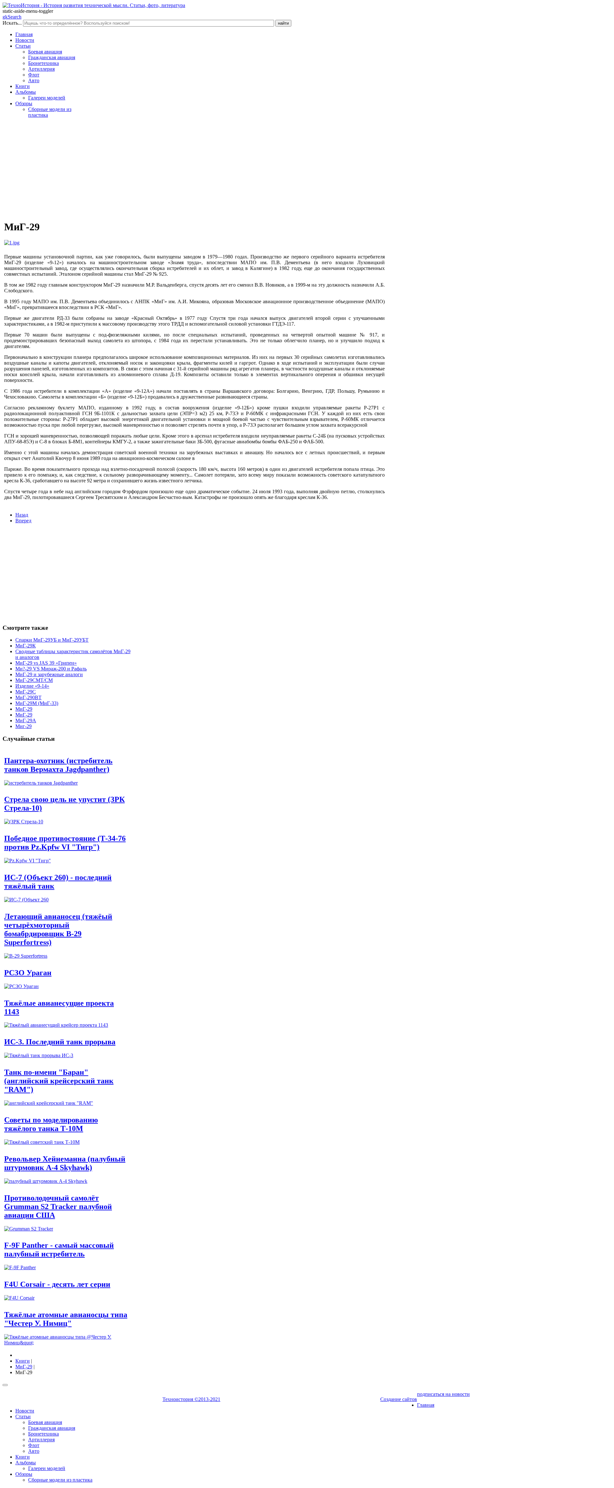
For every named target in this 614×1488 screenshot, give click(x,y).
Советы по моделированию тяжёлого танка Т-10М (51, 1124)
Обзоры (23, 103)
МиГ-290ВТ (28, 697)
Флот (33, 74)
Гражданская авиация (51, 57)
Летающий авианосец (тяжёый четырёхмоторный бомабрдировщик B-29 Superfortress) (58, 929)
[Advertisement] (194, 168)
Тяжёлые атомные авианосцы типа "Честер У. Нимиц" (65, 1318)
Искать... (12, 23)
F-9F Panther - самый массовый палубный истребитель (59, 1249)
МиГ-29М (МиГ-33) (36, 703)
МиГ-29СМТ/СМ (34, 680)
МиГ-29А (25, 720)
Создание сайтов (398, 1399)
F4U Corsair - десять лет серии (57, 1284)
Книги (22, 86)
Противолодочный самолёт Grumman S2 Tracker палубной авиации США (58, 1206)
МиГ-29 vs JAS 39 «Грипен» (46, 663)
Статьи (23, 46)
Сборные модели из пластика (60, 1480)
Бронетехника (43, 63)
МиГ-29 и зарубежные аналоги (49, 674)
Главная (24, 34)
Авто (33, 80)
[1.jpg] (12, 242)
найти (283, 23)
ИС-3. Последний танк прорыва (59, 1042)
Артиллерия (41, 69)
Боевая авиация (45, 51)
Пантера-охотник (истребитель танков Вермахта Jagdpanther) (58, 764)
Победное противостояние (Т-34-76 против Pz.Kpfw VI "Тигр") (65, 842)
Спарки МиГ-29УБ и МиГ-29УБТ (52, 640)
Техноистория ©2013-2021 (191, 1399)
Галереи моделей (46, 97)
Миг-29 (23, 726)
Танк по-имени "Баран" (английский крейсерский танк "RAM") (59, 1081)
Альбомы (25, 92)
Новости (24, 40)
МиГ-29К (25, 645)
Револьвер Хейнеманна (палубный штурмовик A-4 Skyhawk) (64, 1163)
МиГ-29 (23, 709)
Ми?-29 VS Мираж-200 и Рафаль (51, 668)
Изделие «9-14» (32, 686)
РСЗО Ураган (27, 973)
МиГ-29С (25, 691)
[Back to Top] (5, 1385)
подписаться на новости (443, 1394)
